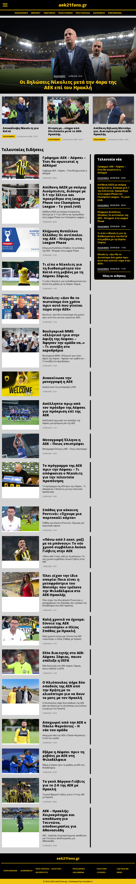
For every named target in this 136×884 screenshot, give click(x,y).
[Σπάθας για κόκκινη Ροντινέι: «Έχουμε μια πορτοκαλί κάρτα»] (20, 518)
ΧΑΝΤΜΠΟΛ (49, 13)
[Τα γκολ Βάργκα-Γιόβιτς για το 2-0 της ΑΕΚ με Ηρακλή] (20, 790)
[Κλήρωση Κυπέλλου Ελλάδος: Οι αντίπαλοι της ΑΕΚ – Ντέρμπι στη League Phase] (20, 240)
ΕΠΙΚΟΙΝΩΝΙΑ (115, 13)
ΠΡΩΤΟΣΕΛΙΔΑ (83, 13)
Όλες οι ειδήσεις (114, 275)
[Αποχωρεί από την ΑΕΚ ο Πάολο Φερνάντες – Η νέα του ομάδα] (20, 731)
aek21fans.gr (68, 858)
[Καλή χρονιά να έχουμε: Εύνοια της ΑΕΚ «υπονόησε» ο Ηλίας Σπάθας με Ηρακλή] (20, 628)
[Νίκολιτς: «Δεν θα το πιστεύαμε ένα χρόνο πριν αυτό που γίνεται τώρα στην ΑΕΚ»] (20, 306)
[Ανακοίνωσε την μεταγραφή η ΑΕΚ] (20, 384)
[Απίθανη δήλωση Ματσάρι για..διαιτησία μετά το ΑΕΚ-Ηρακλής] (113, 110)
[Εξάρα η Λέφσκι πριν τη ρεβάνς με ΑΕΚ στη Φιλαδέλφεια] (20, 761)
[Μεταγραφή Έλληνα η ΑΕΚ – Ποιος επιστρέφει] (20, 446)
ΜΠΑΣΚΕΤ (36, 13)
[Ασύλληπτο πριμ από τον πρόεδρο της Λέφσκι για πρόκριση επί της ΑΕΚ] (20, 412)
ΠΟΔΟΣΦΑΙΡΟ (21, 13)
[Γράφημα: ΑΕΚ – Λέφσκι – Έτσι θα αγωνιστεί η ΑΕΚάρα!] (20, 166)
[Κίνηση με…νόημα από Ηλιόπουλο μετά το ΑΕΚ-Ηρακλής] (68, 110)
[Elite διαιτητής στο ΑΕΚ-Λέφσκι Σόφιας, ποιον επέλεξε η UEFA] (20, 661)
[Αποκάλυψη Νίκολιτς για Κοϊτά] (22, 110)
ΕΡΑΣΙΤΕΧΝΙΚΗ (65, 13)
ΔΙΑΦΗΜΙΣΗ (99, 13)
